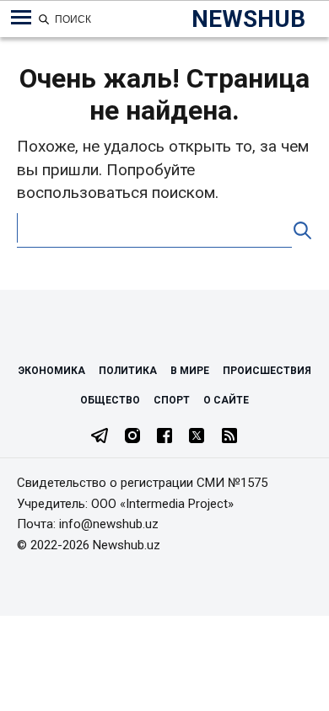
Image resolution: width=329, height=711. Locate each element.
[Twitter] (196, 437)
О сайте (226, 400)
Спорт (172, 400)
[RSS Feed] (229, 437)
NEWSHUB (248, 19)
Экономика (52, 371)
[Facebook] (164, 437)
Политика (128, 371)
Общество (110, 400)
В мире (189, 371)
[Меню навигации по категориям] (21, 18)
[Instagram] (132, 437)
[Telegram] (99, 437)
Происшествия (267, 371)
